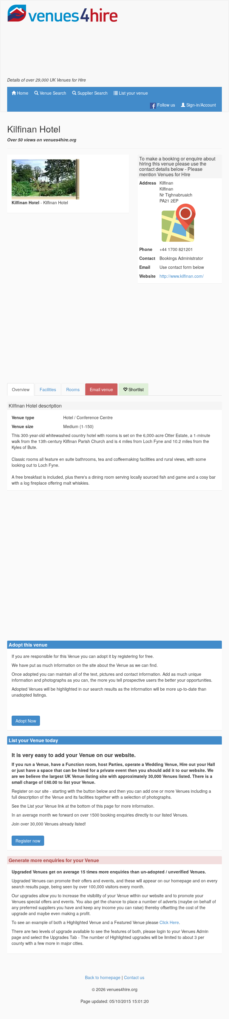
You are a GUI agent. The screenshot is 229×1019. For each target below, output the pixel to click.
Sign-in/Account (200, 105)
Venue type (23, 417)
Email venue (101, 389)
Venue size (22, 426)
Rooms (73, 389)
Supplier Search (92, 93)
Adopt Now (26, 721)
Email (144, 267)
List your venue (133, 93)
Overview (21, 389)
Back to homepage (102, 977)
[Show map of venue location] (190, 223)
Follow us (165, 105)
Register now (28, 841)
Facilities (48, 389)
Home (22, 93)
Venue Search (52, 93)
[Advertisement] (174, 40)
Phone (145, 249)
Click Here (169, 922)
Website (147, 276)
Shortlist (135, 389)
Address (147, 183)
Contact (147, 258)
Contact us (134, 977)
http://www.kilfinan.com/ (182, 276)
